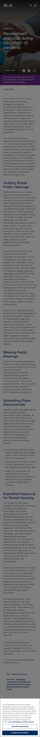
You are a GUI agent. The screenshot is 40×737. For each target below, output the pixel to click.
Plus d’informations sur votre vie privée (21, 722)
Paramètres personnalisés (20, 726)
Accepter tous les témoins (20, 733)
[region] (20, 717)
